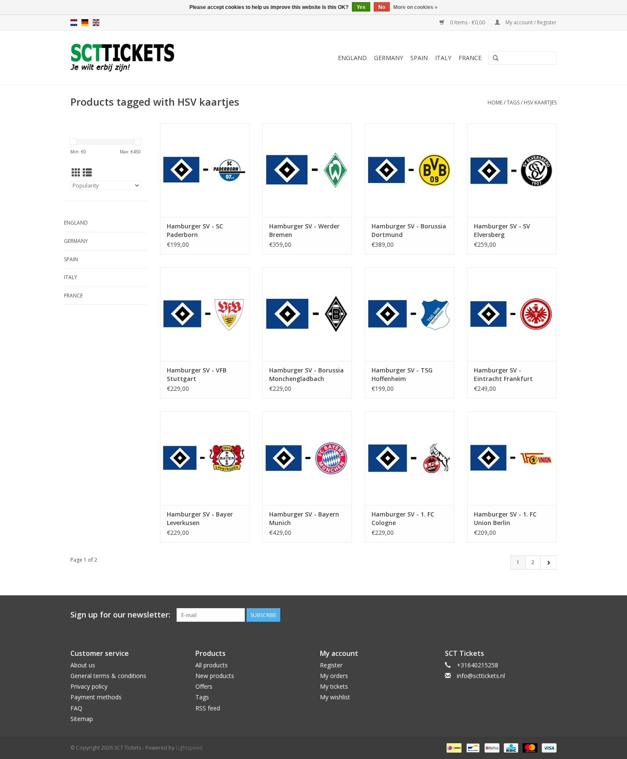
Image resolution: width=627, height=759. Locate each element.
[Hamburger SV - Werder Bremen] (307, 170)
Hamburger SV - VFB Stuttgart (196, 374)
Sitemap (81, 719)
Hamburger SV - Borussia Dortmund (409, 230)
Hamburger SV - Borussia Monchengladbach (306, 374)
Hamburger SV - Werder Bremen (304, 230)
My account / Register (530, 22)
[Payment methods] (453, 747)
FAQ (76, 708)
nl (73, 22)
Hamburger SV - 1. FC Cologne (403, 518)
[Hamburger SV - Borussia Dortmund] (409, 170)
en (96, 22)
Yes (361, 7)
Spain (419, 58)
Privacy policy (88, 686)
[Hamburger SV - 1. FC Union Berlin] (512, 458)
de (84, 22)
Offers (203, 686)
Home (495, 102)
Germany (388, 58)
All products (211, 665)
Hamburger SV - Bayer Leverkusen (200, 518)
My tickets (334, 686)
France (470, 58)
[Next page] (548, 562)
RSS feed (207, 708)
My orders (334, 676)
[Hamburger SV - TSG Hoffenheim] (409, 314)
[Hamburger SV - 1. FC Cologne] (409, 458)
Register (331, 665)
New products (214, 676)
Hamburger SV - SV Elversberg (502, 230)
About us (82, 665)
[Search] (495, 58)
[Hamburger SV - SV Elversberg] (512, 170)
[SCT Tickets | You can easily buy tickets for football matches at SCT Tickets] (148, 57)
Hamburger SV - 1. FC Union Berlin (505, 518)
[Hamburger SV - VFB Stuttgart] (205, 314)
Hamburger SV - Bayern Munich (304, 518)
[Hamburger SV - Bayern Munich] (307, 458)
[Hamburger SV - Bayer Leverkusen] (205, 458)
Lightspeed (189, 747)
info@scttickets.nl (481, 676)
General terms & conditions (108, 676)
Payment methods (96, 697)
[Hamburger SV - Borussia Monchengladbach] (307, 314)
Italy (443, 58)
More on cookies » (415, 7)
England (352, 58)
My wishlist (335, 697)
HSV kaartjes (540, 102)
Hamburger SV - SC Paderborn (195, 230)
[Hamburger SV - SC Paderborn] (205, 170)
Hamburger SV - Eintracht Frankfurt (503, 374)
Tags (513, 102)
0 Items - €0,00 (467, 22)
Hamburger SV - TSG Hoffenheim (402, 374)
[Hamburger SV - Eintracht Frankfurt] (512, 314)
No (381, 7)
